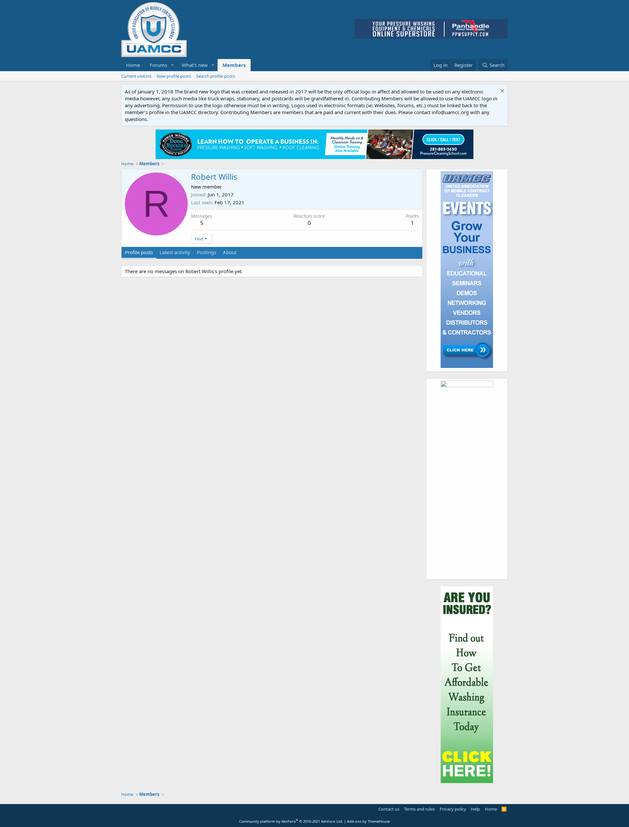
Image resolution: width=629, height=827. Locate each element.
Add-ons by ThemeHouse (368, 821)
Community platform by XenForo (291, 821)
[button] (172, 65)
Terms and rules (419, 809)
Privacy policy (453, 809)
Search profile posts (215, 76)
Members (234, 65)
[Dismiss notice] (501, 91)
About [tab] (230, 252)
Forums (158, 65)
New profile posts (174, 76)
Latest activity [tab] (175, 252)
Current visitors (136, 76)
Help (475, 809)
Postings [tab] (206, 252)
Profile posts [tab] (139, 252)
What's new (195, 65)
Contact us (388, 809)
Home (133, 65)
